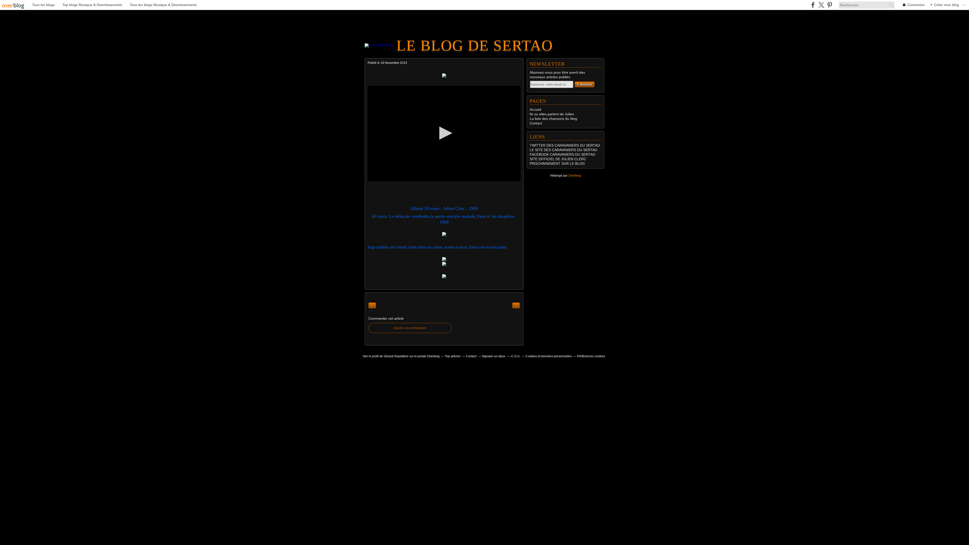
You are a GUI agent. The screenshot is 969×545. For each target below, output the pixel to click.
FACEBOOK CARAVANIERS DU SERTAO (562, 154)
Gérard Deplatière (396, 356)
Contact (536, 123)
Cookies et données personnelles (549, 356)
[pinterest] (829, 5)
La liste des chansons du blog (553, 119)
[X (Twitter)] (821, 5)
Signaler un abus (494, 356)
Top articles (453, 356)
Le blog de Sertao (474, 45)
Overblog (574, 175)
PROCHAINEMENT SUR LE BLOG (557, 163)
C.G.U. (515, 356)
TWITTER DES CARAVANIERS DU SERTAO (565, 145)
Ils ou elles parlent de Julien (552, 114)
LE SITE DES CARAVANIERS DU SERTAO (563, 150)
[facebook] (813, 5)
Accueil (535, 109)
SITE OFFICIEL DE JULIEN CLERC (558, 159)
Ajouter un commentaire (410, 328)
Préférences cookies (591, 356)
